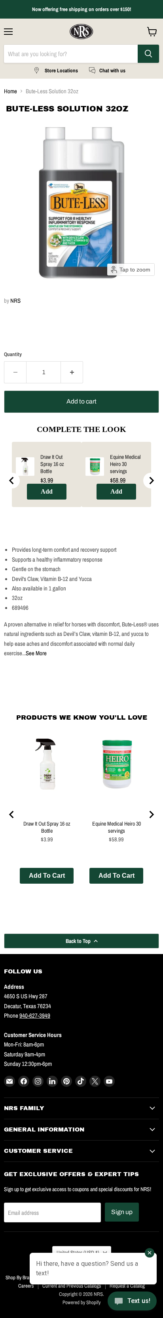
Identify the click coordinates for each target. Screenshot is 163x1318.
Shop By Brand (20, 1277)
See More (36, 653)
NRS (15, 300)
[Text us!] (132, 1302)
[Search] (148, 54)
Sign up (122, 1212)
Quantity (13, 354)
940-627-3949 (34, 1015)
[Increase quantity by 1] (72, 372)
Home (10, 91)
